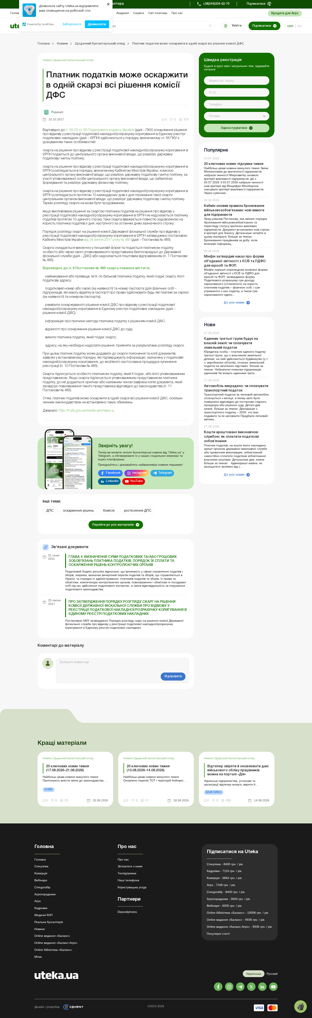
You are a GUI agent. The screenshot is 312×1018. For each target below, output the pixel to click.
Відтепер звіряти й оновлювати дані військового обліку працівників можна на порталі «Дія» (237, 770)
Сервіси (138, 13)
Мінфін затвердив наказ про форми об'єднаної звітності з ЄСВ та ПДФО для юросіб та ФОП (235, 261)
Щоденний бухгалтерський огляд (73, 60)
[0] (300, 1006)
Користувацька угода (132, 887)
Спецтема (41, 866)
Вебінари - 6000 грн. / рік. (224, 905)
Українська (253, 973)
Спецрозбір (42, 887)
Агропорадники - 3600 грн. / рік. (229, 899)
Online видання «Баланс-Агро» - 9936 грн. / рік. (240, 926)
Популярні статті (218, 933)
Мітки (38, 956)
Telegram (165, 473)
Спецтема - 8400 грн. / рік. (225, 864)
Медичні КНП (43, 915)
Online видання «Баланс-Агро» (55, 942)
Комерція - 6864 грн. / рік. (224, 878)
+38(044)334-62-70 (216, 4)
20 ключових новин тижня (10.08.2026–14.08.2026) (148, 768)
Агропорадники (45, 894)
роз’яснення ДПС (138, 510)
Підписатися (256, 4)
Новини (47, 60)
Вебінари (40, 880)
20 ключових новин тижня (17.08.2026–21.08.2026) (67, 768)
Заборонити (72, 24)
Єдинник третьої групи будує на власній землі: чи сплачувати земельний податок (231, 343)
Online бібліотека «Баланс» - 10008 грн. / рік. (238, 912)
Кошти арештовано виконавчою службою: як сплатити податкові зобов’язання (231, 437)
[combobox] (236, 116)
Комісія (109, 510)
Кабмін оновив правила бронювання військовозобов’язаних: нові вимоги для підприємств (234, 210)
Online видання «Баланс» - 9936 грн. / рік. (236, 919)
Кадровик (40, 908)
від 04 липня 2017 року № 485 (107, 239)
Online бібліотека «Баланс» (53, 949)
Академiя (122, 13)
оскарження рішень (78, 510)
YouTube (136, 481)
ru (300, 26)
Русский (272, 973)
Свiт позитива (157, 13)
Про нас (177, 13)
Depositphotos (127, 912)
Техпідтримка (127, 873)
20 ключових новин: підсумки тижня (233, 164)
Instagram (139, 473)
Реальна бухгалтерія (48, 922)
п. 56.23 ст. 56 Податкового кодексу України (100, 130)
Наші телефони (128, 880)
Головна (16, 13)
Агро (37, 901)
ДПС (50, 510)
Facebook (113, 473)
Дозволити (97, 24)
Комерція (40, 873)
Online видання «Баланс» (52, 935)
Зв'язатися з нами (130, 866)
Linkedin (112, 481)
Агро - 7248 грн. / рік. (221, 885)
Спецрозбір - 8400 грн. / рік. (226, 892)
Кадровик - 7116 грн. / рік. (224, 871)
